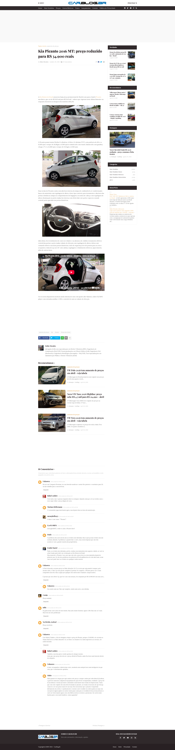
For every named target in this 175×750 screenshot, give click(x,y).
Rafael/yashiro (52, 496)
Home (40, 8)
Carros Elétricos (67, 8)
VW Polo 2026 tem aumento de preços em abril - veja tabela (85, 372)
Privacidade (127, 747)
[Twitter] (101, 62)
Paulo (49, 535)
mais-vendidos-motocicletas (122, 177)
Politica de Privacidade (107, 8)
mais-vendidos (122, 169)
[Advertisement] (87, 26)
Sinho (49, 675)
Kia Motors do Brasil (46, 97)
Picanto (98, 97)
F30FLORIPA (52, 525)
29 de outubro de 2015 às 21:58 (65, 651)
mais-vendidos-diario (122, 172)
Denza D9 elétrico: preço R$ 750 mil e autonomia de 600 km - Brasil (118, 54)
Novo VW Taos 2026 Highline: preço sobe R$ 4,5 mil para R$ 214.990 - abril (85, 395)
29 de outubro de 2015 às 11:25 (54, 607)
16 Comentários (67, 62)
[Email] (104, 62)
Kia (52, 332)
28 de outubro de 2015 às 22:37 (58, 481)
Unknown (46, 481)
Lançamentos (85, 8)
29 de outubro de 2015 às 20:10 (58, 634)
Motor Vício (113, 194)
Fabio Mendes (50, 346)
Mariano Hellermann (54, 507)
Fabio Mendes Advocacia (117, 209)
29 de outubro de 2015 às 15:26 (59, 535)
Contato (95, 8)
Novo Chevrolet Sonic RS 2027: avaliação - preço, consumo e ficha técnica (122, 152)
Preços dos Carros (65, 332)
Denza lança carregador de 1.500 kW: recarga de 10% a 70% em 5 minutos (118, 76)
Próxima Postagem (98, 725)
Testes (77, 8)
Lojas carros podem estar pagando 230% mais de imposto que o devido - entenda (122, 211)
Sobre (120, 747)
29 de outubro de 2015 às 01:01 (58, 565)
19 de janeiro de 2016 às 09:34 (59, 675)
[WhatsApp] (62, 338)
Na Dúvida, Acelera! (50, 622)
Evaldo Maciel (52, 548)
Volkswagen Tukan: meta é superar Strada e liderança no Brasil (118, 94)
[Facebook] (98, 62)
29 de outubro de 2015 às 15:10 (65, 525)
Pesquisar (131, 3)
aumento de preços (53, 46)
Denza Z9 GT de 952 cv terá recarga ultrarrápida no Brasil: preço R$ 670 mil (118, 65)
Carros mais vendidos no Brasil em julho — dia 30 (117, 104)
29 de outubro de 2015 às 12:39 (64, 622)
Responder (46, 489)
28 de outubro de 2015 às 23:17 (65, 496)
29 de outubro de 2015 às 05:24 (62, 586)
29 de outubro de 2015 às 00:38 (70, 507)
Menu (42, 3)
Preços (58, 8)
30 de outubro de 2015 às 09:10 (62, 664)
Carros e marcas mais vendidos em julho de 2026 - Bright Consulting (118, 116)
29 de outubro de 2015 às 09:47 (66, 516)
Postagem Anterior (44, 725)
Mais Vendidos (49, 8)
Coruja (45, 595)
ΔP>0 (122, 180)
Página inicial (42, 46)
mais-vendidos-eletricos (122, 175)
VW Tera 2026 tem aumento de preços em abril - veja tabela (85, 419)
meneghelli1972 (52, 516)
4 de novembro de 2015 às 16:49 (65, 548)
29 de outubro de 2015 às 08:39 (55, 595)
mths (44, 607)
